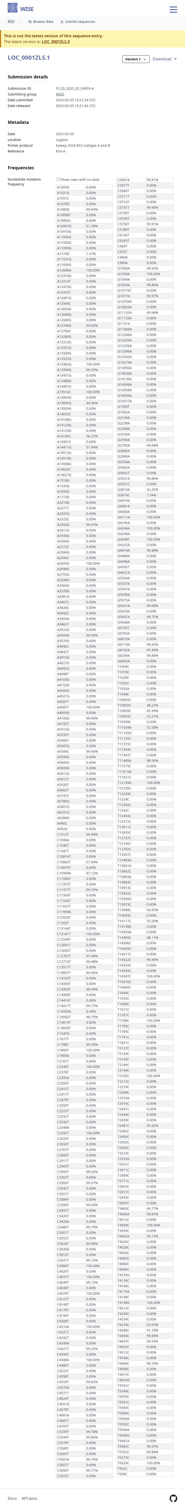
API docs (29, 1498)
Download (162, 59)
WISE (27, 9)
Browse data (43, 21)
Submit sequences (80, 21)
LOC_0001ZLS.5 (56, 41)
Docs (12, 1498)
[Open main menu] (173, 9)
